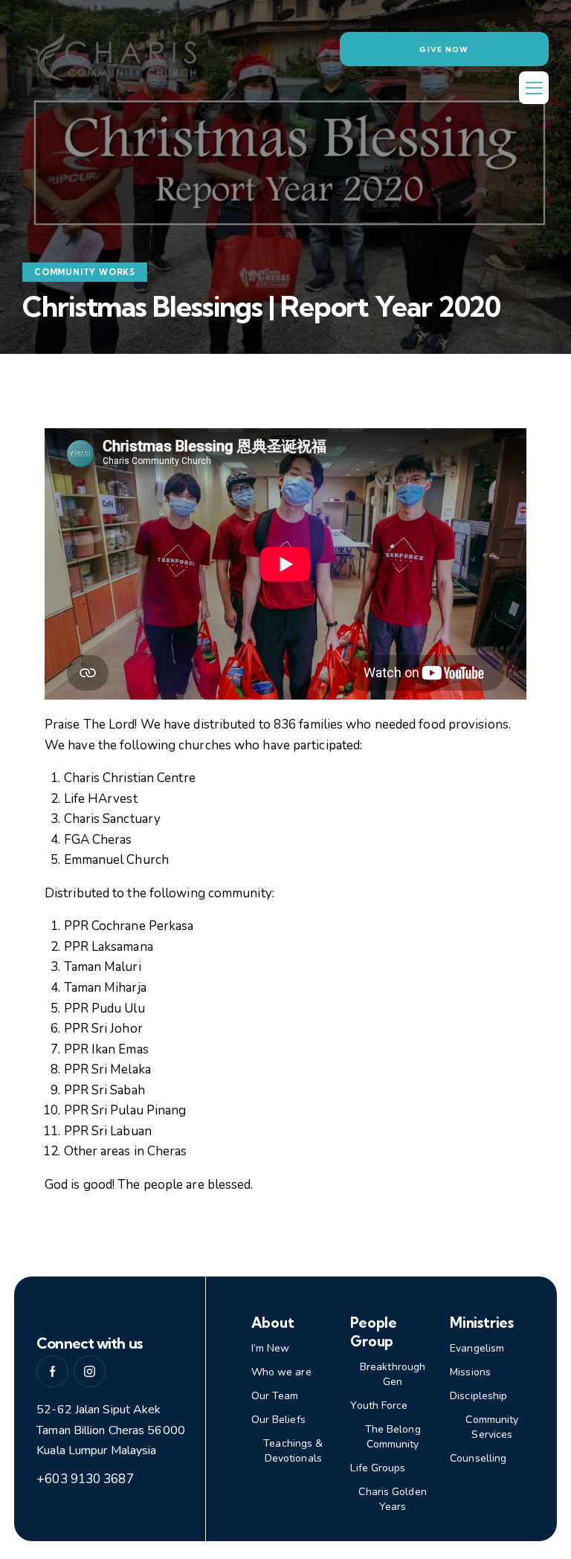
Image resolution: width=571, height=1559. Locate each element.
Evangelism (477, 1348)
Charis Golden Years (392, 1499)
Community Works (84, 272)
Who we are (281, 1372)
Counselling (478, 1458)
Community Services (491, 1427)
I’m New (270, 1348)
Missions (470, 1372)
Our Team (275, 1396)
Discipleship (478, 1396)
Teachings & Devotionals (293, 1450)
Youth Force (378, 1405)
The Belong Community (393, 1436)
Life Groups (377, 1468)
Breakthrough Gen (392, 1374)
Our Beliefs (278, 1420)
